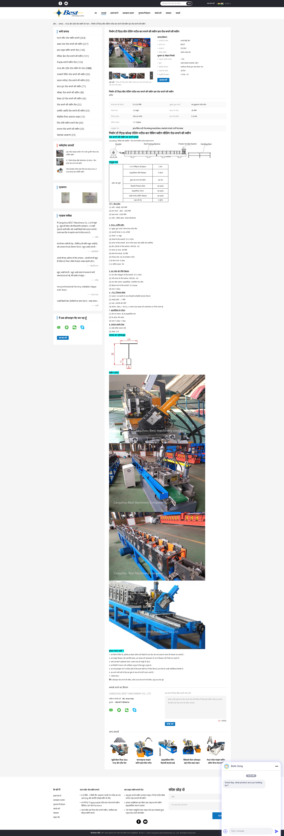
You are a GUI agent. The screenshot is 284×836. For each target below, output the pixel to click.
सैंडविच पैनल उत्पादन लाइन (68, 116)
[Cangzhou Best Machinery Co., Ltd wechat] (76, 327)
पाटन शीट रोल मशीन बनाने (68, 38)
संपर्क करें (158, 13)
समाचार (168, 13)
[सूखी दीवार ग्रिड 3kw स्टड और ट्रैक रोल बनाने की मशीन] (119, 746)
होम (54, 24)
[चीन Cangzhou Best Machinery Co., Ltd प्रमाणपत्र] (65, 197)
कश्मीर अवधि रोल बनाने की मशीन (71, 110)
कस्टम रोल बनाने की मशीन (68, 129)
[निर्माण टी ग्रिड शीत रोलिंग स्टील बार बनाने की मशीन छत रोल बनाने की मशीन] (129, 53)
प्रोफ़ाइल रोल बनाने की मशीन (121, 680)
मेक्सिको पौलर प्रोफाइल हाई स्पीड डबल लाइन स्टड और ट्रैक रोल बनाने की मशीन (191, 761)
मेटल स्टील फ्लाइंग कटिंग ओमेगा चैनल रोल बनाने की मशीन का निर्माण (216, 761)
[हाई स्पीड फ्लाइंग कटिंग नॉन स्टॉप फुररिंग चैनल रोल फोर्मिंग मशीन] (60, 153)
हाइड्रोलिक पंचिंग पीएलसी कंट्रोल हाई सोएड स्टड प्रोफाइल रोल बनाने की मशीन (167, 761)
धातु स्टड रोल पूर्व (158, 680)
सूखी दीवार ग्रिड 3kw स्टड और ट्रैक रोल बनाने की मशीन (119, 761)
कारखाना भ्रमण (128, 13)
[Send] (276, 831)
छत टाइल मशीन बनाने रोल (68, 50)
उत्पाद (61, 24)
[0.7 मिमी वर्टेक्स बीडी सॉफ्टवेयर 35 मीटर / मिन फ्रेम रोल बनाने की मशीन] (60, 161)
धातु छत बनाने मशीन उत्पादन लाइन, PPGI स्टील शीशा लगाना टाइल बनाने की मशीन (145, 796)
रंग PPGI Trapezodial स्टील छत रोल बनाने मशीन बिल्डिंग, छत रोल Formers (100, 804)
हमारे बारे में (114, 13)
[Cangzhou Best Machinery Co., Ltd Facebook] (60, 3)
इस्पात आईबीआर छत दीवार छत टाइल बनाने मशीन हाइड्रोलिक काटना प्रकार (144, 804)
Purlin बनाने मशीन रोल (67, 62)
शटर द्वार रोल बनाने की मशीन (69, 86)
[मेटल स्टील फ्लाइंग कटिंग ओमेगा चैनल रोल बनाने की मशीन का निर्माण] (215, 746)
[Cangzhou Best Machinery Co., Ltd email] (60, 327)
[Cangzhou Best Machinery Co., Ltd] (69, 13)
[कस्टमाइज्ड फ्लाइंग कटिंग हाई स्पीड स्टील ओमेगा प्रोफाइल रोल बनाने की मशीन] (143, 746)
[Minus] (276, 766)
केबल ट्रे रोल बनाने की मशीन (69, 98)
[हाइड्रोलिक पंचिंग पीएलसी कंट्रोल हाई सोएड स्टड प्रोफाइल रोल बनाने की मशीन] (167, 746)
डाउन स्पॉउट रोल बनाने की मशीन (71, 80)
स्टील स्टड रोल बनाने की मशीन (142, 680)
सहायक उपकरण (64, 135)
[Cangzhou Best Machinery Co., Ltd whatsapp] (68, 327)
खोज (189, 4)
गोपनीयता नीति (95, 833)
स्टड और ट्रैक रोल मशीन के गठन (77, 24)
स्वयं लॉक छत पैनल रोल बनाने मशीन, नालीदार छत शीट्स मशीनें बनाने (99, 811)
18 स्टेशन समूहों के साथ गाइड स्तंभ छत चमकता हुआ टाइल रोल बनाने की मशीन (145, 811)
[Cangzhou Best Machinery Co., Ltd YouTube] (66, 3)
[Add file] (225, 831)
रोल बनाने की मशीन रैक (67, 104)
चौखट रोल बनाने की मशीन (68, 92)
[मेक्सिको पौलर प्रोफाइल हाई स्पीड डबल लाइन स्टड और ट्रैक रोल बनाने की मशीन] (191, 746)
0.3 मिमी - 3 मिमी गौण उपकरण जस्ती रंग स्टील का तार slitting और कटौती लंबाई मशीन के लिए (101, 796)
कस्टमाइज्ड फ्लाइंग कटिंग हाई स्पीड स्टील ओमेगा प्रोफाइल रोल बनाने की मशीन (143, 761)
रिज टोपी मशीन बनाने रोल (68, 122)
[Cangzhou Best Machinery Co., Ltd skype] (84, 327)
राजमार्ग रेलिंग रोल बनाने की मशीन (71, 74)
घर (96, 13)
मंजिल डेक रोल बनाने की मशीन (70, 56)
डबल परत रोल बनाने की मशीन (69, 44)
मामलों (178, 13)
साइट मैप (56, 817)
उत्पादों (103, 13)
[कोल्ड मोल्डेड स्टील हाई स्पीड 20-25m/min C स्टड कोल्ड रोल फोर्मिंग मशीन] (60, 170)
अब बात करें (210, 3)
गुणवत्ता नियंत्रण (144, 13)
